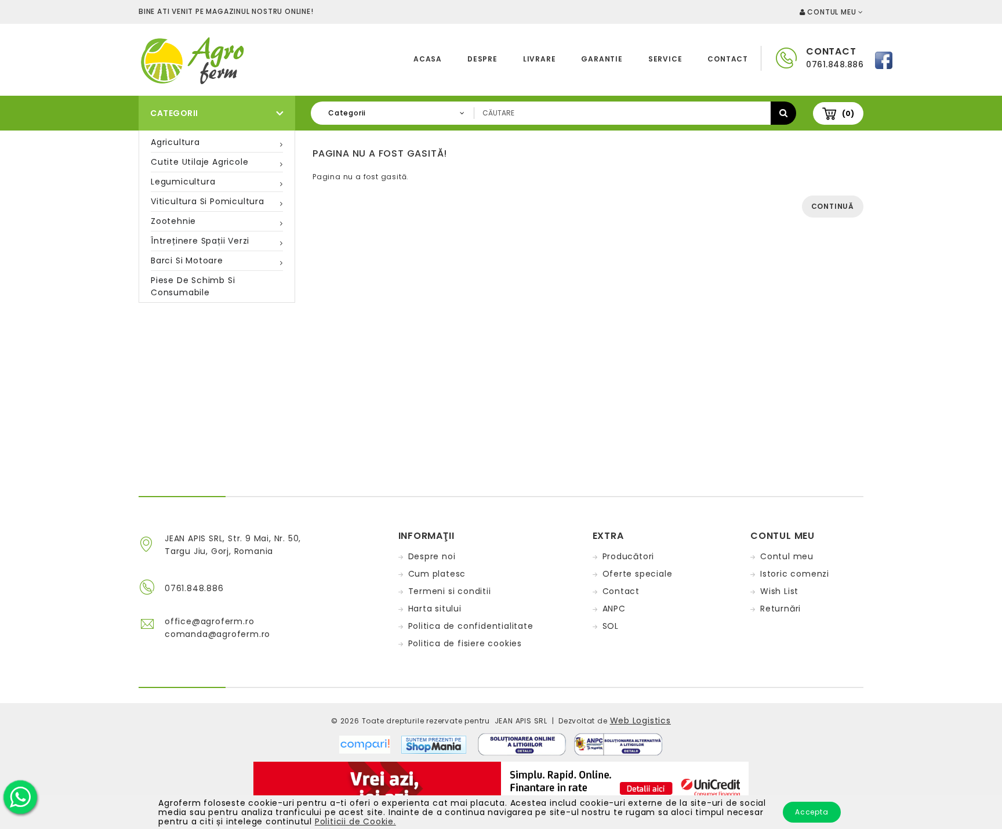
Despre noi (432, 556)
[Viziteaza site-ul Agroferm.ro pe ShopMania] (433, 744)
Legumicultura (183, 181)
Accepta (812, 812)
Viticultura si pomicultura (207, 201)
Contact (727, 59)
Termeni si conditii (449, 591)
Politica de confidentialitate (470, 626)
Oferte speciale (637, 574)
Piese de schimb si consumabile (193, 286)
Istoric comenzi (794, 574)
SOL (610, 626)
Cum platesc (437, 574)
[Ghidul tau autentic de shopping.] (370, 744)
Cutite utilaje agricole (199, 162)
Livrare (539, 59)
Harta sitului (435, 608)
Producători (628, 556)
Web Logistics (640, 720)
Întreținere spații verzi (200, 241)
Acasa (427, 59)
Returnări (780, 608)
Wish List (779, 591)
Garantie (601, 59)
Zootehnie (173, 221)
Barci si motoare (187, 260)
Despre (482, 59)
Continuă (832, 206)
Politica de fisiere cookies (465, 643)
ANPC (614, 608)
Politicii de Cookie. (355, 821)
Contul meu (787, 556)
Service (665, 59)
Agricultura (175, 142)
